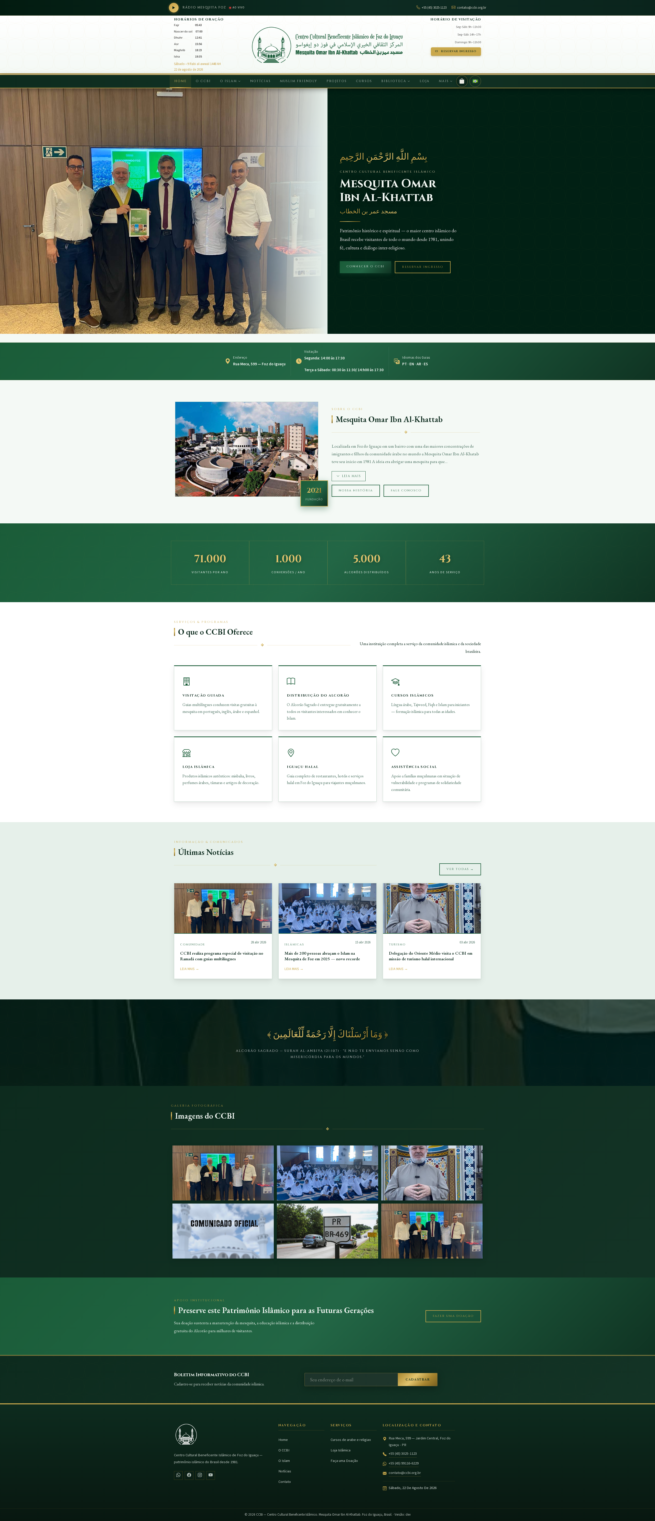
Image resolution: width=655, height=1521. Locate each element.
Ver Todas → (460, 869)
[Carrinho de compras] (462, 81)
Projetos (336, 81)
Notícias (260, 81)
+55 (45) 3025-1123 (403, 1453)
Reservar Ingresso (458, 51)
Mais (444, 81)
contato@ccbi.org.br (405, 1472)
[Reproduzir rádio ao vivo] (174, 8)
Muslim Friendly (298, 81)
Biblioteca (394, 81)
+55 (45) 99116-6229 (404, 1463)
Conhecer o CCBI (365, 266)
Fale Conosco (406, 490)
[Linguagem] (475, 81)
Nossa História (356, 490)
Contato (284, 1481)
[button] (223, 1172)
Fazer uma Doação (453, 1316)
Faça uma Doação (344, 1460)
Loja (425, 81)
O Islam (229, 81)
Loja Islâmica (341, 1450)
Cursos (364, 81)
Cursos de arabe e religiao (351, 1439)
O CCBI (203, 81)
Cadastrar (418, 1379)
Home (180, 81)
